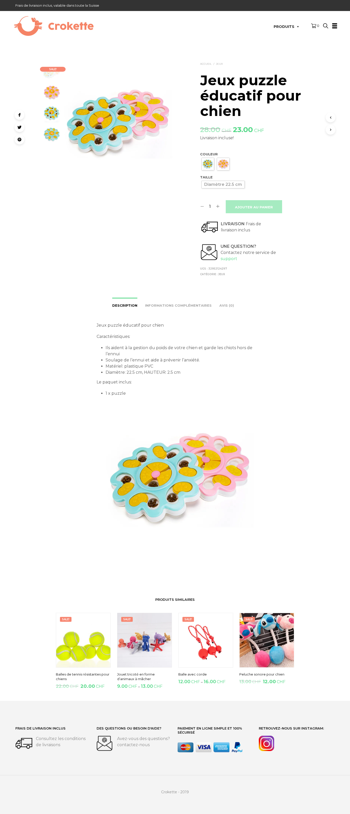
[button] (315, 25)
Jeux (219, 64)
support (229, 258)
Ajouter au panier (254, 207)
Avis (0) (226, 305)
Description (124, 305)
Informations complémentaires (178, 305)
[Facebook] (19, 115)
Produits (284, 26)
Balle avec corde (192, 674)
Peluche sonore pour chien (261, 674)
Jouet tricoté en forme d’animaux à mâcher (136, 676)
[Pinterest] (19, 139)
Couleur (209, 154)
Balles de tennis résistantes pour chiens (82, 676)
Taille (206, 177)
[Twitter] (19, 127)
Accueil (206, 64)
